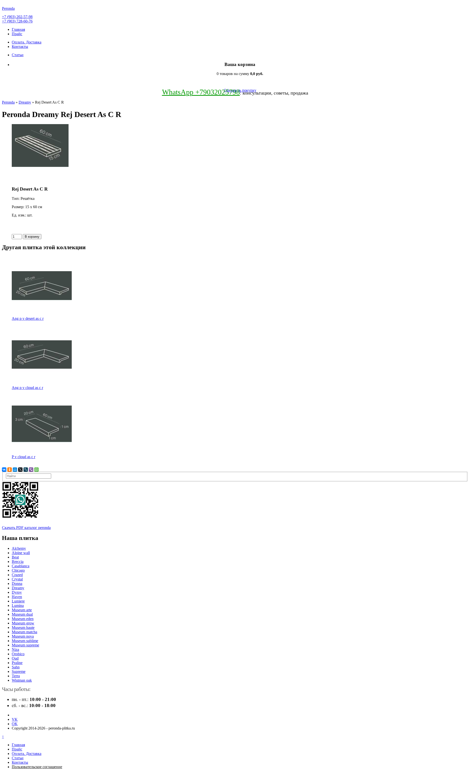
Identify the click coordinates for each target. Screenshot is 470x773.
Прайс (17, 34)
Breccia (18, 561)
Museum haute (23, 627)
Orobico (18, 654)
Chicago (18, 570)
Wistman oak (22, 680)
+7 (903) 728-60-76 (17, 21)
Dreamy (25, 102)
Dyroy (17, 592)
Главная (18, 29)
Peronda (8, 102)
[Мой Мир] (15, 469)
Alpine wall (21, 553)
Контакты (20, 46)
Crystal (17, 579)
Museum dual (22, 614)
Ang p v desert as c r (28, 318)
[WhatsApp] (36, 469)
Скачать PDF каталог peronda (26, 528)
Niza (15, 649)
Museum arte (22, 610)
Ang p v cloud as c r (27, 388)
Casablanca (20, 566)
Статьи (18, 55)
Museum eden (23, 619)
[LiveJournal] (26, 469)
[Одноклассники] (9, 469)
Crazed (17, 575)
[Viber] (31, 469)
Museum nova (23, 636)
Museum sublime (25, 641)
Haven (17, 597)
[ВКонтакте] (4, 469)
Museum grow (23, 623)
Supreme (18, 671)
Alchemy (19, 548)
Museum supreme (25, 645)
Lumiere (18, 601)
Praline (17, 663)
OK (15, 724)
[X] (20, 469)
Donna (17, 583)
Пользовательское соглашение (37, 767)
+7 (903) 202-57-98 (17, 17)
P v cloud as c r (23, 457)
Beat (15, 557)
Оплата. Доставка (26, 42)
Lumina (18, 605)
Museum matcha (24, 632)
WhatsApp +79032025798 (201, 92)
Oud (15, 658)
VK (15, 719)
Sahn (16, 667)
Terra (16, 676)
